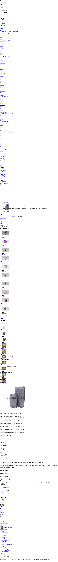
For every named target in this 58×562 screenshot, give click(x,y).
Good (3, 449)
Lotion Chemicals (3, 158)
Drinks (1, 39)
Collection (3, 5)
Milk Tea (3, 48)
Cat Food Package (10, 56)
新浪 (3, 529)
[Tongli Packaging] (2, 42)
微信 (1, 529)
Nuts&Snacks (4, 170)
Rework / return (4, 547)
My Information (4, 2)
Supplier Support (4, 10)
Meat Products (2, 92)
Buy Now (1, 218)
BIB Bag (11, 31)
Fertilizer (1, 151)
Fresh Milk (7, 33)
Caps (2, 123)
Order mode (3, 536)
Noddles (1, 94)
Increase (3, 216)
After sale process (4, 535)
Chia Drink (3, 40)
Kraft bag (3, 25)
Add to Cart (4, 218)
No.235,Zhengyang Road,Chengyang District (28, 559)
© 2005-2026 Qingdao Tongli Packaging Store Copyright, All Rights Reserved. (11, 559)
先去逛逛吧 (2, 505)
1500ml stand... (4, 271)
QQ (2, 529)
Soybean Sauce (9, 132)
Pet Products (2, 53)
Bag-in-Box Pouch (34, 117)
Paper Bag (1, 101)
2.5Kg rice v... (4, 296)
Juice (1, 30)
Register (6, 0)
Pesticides (1, 154)
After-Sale (3, 350)
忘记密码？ (10, 527)
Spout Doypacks (4, 113)
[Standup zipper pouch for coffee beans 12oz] (5, 286)
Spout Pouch (3, 23)
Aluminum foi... (4, 279)
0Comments (7, 211)
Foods (1, 81)
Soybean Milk (4, 33)
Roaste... (3, 317)
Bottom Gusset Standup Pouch (9, 117)
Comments (4, 448)
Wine (1, 35)
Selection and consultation (5, 549)
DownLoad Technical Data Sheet (4, 438)
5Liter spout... (4, 335)
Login (4, 0)
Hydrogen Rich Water (5, 38)
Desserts (1, 87)
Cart (2, 4)
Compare (4, 202)
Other (1, 142)
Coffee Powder (2, 46)
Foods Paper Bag (2, 105)
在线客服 (3, 499)
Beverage (1, 28)
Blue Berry (2, 76)
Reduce (13, 216)
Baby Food (2, 95)
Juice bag (3, 24)
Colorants (1, 153)
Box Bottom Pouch (26, 117)
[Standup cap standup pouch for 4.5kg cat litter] (5, 244)
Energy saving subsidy (5, 551)
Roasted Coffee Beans (3, 47)
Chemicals (13, 31)
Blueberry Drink (7, 40)
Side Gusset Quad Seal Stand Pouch (18, 117)
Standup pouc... (4, 237)
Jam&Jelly (2, 83)
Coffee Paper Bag (3, 106)
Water (1, 37)
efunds (3, 546)
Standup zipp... (4, 347)
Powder (5, 149)
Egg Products (2, 97)
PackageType (2, 114)
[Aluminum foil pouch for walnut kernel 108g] (5, 278)
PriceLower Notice (7, 207)
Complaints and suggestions (6, 550)
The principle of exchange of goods (7, 544)
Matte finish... (4, 313)
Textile (1, 137)
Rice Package (4, 89)
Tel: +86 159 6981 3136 (37, 559)
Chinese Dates (2, 73)
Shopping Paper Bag (3, 103)
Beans (1, 70)
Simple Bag (8, 31)
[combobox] (4, 20)
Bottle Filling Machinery (10, 113)
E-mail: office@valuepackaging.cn (45, 559)
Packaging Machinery (3, 110)
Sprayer (1, 125)
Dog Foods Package (4, 56)
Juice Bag (16, 31)
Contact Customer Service (5, 533)
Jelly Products (6, 96)
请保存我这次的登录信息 (5, 527)
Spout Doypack (4, 31)
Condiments (2, 129)
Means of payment (4, 541)
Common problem (4, 530)
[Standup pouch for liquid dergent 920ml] (5, 236)
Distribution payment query (5, 540)
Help (4, 15)
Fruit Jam (3, 96)
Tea (2, 180)
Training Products (3, 63)
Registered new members (5, 532)
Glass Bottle (7, 121)
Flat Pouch (3, 117)
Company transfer (4, 538)
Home (1, 165)
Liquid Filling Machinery (4, 112)
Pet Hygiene (2, 61)
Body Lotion (3, 159)
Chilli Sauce (12, 132)
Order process (4, 531)
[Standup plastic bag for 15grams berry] (5, 261)
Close (1, 518)
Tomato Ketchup (4, 132)
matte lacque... (4, 254)
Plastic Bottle (4, 121)
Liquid (3, 149)
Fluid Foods (2, 85)
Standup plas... (4, 262)
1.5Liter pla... (4, 341)
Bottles (1, 120)
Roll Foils (1, 119)
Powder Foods (2, 91)
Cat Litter (1, 60)
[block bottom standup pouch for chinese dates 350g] (5, 303)
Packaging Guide (4, 163)
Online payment (4, 537)
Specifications (4, 348)
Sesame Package (8, 89)
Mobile (3, 7)
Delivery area (4, 539)
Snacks (1, 69)
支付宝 (6, 529)
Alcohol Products (2, 156)
